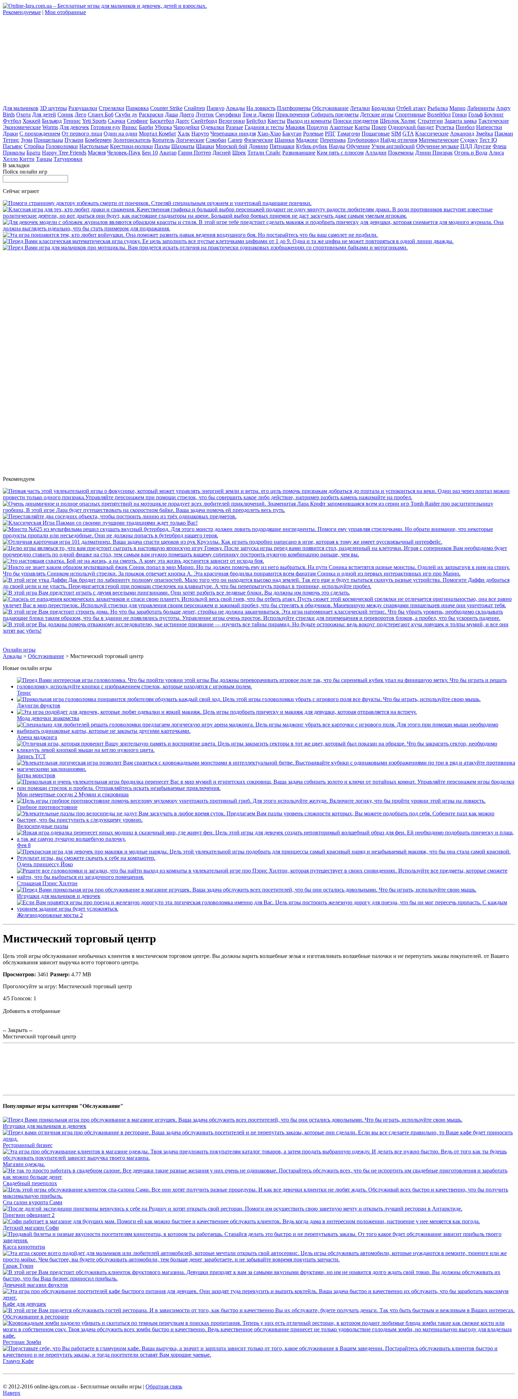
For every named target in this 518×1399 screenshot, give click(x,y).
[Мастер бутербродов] (259, 535)
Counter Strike (166, 108)
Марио (457, 108)
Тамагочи (348, 134)
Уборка (163, 127)
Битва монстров (36, 775)
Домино (258, 146)
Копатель (163, 140)
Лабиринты (481, 108)
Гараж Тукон (18, 1266)
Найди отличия (398, 140)
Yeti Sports (94, 121)
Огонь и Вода (470, 153)
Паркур (215, 108)
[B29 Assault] (190, 235)
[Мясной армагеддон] (259, 605)
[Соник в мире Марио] (259, 574)
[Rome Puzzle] (119, 516)
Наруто (200, 134)
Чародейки (186, 127)
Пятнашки (282, 146)
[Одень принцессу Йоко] (266, 858)
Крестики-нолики (131, 146)
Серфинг (137, 121)
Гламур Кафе (18, 1361)
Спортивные (410, 114)
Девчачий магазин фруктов (35, 1285)
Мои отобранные (65, 12)
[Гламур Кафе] (259, 1355)
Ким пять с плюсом (340, 153)
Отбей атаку (411, 108)
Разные (234, 127)
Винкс (129, 127)
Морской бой (231, 146)
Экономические (22, 127)
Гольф (475, 114)
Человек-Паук (124, 153)
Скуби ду (126, 114)
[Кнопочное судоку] (228, 241)
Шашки (205, 146)
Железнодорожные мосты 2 (50, 915)
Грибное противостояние (47, 807)
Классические (432, 134)
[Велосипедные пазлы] (266, 820)
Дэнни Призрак (434, 153)
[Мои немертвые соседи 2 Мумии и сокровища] (266, 788)
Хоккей (32, 121)
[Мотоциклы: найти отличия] (205, 248)
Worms (50, 127)
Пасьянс (13, 146)
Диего (186, 114)
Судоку (469, 140)
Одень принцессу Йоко (45, 864)
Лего (80, 114)
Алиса (496, 153)
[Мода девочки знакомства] (217, 712)
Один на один (120, 134)
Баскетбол (162, 121)
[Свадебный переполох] (259, 1177)
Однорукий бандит (411, 127)
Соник (65, 114)
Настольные (94, 146)
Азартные (341, 127)
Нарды (337, 146)
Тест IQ (488, 140)
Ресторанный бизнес (28, 1145)
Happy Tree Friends (64, 153)
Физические (258, 140)
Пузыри (74, 140)
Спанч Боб (100, 114)
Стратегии (430, 121)
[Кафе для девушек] (259, 1298)
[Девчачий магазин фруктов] (259, 1279)
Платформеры (294, 108)
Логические (190, 140)
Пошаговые (376, 134)
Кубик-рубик (311, 146)
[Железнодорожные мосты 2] (266, 909)
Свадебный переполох (30, 1183)
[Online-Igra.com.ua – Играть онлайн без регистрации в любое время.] (105, 6)
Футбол (12, 121)
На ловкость (261, 108)
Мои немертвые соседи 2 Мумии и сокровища (73, 794)
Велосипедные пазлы (42, 826)
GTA (408, 134)
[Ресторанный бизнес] (259, 1139)
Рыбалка (437, 108)
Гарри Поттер (194, 153)
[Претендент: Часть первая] (259, 497)
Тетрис (11, 140)
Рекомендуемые (22, 12)
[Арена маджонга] (266, 731)
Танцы (44, 159)
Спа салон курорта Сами (32, 1202)
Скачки (116, 121)
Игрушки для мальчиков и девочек (58, 896)
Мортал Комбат (157, 134)
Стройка (34, 146)
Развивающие (298, 153)
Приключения (292, 114)
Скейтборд (204, 121)
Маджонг (307, 140)
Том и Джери (258, 114)
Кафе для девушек (24, 1304)
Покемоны (401, 153)
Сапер (235, 140)
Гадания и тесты (264, 127)
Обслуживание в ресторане (36, 1317)
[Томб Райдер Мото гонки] (259, 510)
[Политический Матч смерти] (259, 216)
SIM (396, 134)
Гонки (459, 114)
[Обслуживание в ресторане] (259, 1310)
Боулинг (494, 114)
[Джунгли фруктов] (249, 699)
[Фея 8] (266, 839)
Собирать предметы (335, 114)
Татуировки (68, 159)
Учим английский (393, 146)
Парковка (137, 108)
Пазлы (162, 146)
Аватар (168, 153)
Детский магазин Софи (31, 1228)
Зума (26, 140)
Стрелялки (111, 108)
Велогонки (231, 121)
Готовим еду (106, 127)
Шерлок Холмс (398, 121)
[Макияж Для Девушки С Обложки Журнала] (259, 228)
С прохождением (39, 134)
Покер (379, 127)
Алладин (376, 153)
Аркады (235, 108)
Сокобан (216, 140)
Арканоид (462, 134)
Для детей (44, 114)
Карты (362, 127)
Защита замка (460, 121)
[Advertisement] (56, 60)
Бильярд (52, 121)
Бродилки (383, 108)
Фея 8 (24, 845)
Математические (439, 140)
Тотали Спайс (264, 153)
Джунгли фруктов (38, 705)
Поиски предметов (355, 121)
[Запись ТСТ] (266, 750)
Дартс (182, 121)
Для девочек (74, 127)
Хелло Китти (19, 159)
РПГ (330, 134)
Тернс (24, 693)
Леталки (360, 108)
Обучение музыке (437, 146)
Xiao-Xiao (269, 134)
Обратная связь (164, 1386)
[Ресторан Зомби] (259, 1336)
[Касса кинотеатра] (259, 1240)
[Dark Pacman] (100, 523)
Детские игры (377, 114)
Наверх (11, 1393)
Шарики (285, 140)
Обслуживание (330, 108)
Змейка (484, 134)
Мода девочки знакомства (48, 718)
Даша (171, 114)
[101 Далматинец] (222, 542)
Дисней (221, 153)
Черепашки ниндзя (233, 134)
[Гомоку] (259, 554)
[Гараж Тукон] (259, 1259)
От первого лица (82, 134)
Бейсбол (256, 121)
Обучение (358, 146)
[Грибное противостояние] (251, 801)
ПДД (466, 146)
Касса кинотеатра (24, 1247)
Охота (23, 114)
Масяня (97, 153)
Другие (482, 146)
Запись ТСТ (31, 756)
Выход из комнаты (309, 121)
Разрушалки (82, 108)
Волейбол (439, 114)
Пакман (503, 134)
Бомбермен (98, 140)
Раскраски (151, 114)
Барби (146, 127)
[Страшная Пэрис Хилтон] (266, 877)
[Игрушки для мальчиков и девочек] (246, 890)
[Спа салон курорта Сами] (259, 1196)
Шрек (239, 153)
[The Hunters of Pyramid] (259, 631)
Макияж (295, 127)
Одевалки (212, 127)
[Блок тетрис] (259, 618)
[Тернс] (266, 686)
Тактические (493, 121)
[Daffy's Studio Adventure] (259, 586)
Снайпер (194, 108)
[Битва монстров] (266, 769)
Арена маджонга (37, 737)
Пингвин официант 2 (29, 1215)
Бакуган (292, 134)
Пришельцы (48, 140)
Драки (10, 134)
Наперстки (489, 127)
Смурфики (228, 114)
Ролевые (313, 134)
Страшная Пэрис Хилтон (47, 883)
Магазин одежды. (24, 1164)
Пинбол (465, 127)
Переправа (333, 140)
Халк (184, 134)
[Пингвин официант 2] (232, 1209)
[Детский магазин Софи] (241, 1221)
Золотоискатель (132, 140)
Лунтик (205, 114)
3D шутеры (53, 108)
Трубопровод (363, 140)
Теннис (72, 121)
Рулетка (445, 127)
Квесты (276, 121)
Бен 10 (150, 153)
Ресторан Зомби (22, 1342)
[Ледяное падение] (176, 593)
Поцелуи (317, 127)
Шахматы (183, 146)
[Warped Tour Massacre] (133, 561)
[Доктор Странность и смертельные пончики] (157, 203)
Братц (33, 153)
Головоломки (62, 146)
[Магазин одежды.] (259, 1158)
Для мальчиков (20, 108)
